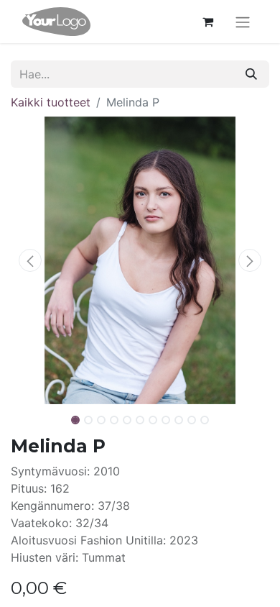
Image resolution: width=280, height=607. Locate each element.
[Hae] (251, 74)
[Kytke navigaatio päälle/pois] (243, 21)
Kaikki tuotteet (50, 102)
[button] (30, 260)
